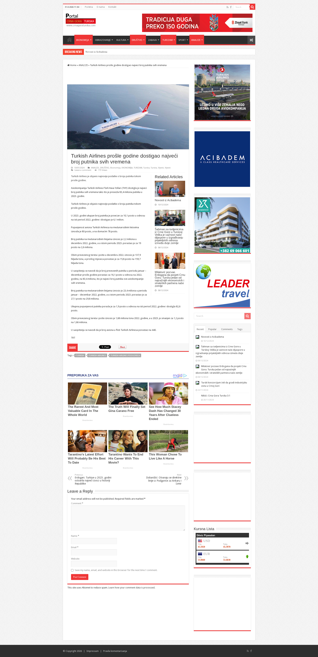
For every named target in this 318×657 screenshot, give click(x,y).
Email (74, 547)
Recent (200, 329)
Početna (89, 7)
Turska (146, 168)
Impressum (92, 651)
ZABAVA (152, 40)
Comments (227, 329)
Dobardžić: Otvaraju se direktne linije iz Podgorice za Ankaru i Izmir (163, 479)
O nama (101, 7)
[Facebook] (231, 7)
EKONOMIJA (82, 40)
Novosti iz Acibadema (168, 200)
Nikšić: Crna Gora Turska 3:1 (215, 395)
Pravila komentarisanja (115, 651)
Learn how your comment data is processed (131, 587)
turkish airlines (97, 355)
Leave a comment (83, 170)
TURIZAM (167, 40)
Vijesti (161, 168)
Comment (77, 503)
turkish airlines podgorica (125, 355)
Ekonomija (115, 168)
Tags (239, 329)
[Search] (252, 7)
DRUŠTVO (137, 40)
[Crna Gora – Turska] (81, 19)
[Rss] (227, 7)
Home (69, 39)
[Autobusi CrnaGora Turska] (222, 496)
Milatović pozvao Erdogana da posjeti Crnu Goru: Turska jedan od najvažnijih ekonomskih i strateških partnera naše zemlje (170, 278)
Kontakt (112, 7)
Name (75, 536)
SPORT (182, 40)
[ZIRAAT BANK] (197, 22)
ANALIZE (195, 40)
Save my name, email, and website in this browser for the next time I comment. (116, 570)
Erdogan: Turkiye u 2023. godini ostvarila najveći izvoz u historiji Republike (93, 479)
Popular (212, 329)
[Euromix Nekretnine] (222, 224)
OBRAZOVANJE (103, 40)
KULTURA (121, 40)
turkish (80, 355)
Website (75, 558)
